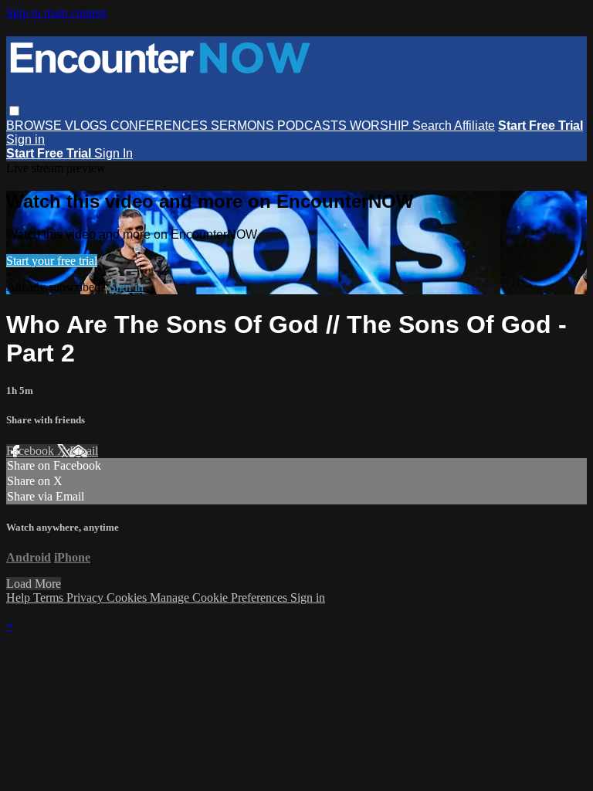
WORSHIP (381, 125)
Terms (49, 597)
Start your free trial (51, 260)
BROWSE (35, 125)
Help (19, 597)
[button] (14, 111)
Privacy (86, 597)
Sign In (113, 153)
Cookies (128, 597)
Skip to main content (56, 12)
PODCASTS (313, 125)
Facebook (31, 450)
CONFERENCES (160, 125)
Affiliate (474, 125)
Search (433, 125)
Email (83, 450)
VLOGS (87, 125)
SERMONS (244, 125)
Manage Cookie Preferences (220, 597)
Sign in (25, 139)
